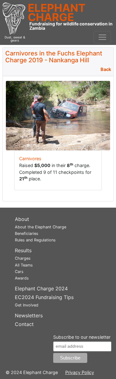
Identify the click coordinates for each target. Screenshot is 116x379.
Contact (24, 324)
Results (23, 250)
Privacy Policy (79, 372)
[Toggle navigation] (102, 37)
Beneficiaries (26, 233)
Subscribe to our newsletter (81, 337)
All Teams (24, 265)
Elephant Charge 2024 (41, 288)
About (22, 219)
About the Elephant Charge (40, 227)
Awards (22, 278)
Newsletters (29, 315)
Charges (23, 258)
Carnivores (30, 158)
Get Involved (26, 305)
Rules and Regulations (35, 240)
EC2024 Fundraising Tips (44, 297)
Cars (19, 271)
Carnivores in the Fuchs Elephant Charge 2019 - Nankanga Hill (53, 57)
